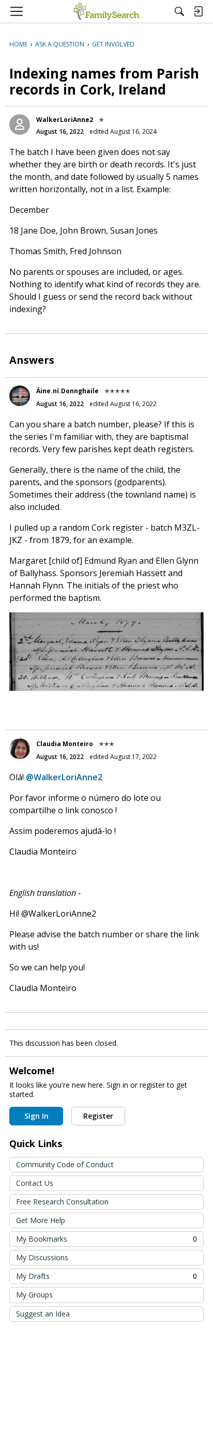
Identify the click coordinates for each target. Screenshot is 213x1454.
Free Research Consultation (62, 1201)
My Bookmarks (106, 1239)
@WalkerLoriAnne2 (64, 777)
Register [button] (98, 1116)
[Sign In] (198, 11)
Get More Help (40, 1220)
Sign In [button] (36, 1116)
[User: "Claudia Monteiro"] (19, 748)
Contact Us (34, 1183)
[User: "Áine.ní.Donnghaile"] (19, 395)
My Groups (34, 1295)
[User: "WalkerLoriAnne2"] (19, 124)
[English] (106, 11)
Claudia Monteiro (64, 743)
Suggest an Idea (43, 1314)
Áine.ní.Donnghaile (67, 390)
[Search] (179, 11)
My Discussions (42, 1257)
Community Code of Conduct (65, 1164)
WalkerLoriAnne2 (64, 119)
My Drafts (106, 1276)
